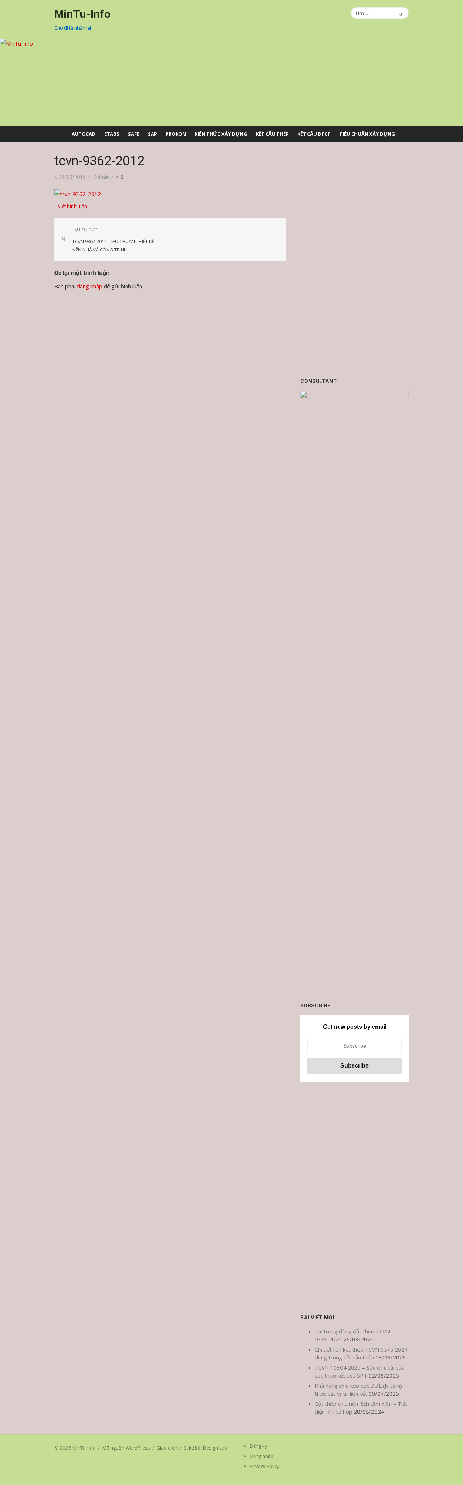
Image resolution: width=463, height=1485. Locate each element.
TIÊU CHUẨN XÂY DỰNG (367, 134)
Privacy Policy (264, 1466)
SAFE (133, 134)
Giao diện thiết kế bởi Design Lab (191, 1447)
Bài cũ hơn (113, 239)
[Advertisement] (354, 261)
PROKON (176, 134)
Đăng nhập (261, 1456)
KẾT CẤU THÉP (272, 134)
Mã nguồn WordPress (126, 1447)
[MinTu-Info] (231, 82)
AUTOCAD (83, 134)
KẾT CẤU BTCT (314, 134)
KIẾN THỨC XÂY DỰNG (221, 134)
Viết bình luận (72, 206)
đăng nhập (89, 286)
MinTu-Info (82, 14)
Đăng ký (258, 1446)
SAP (152, 134)
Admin (101, 177)
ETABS (111, 134)
